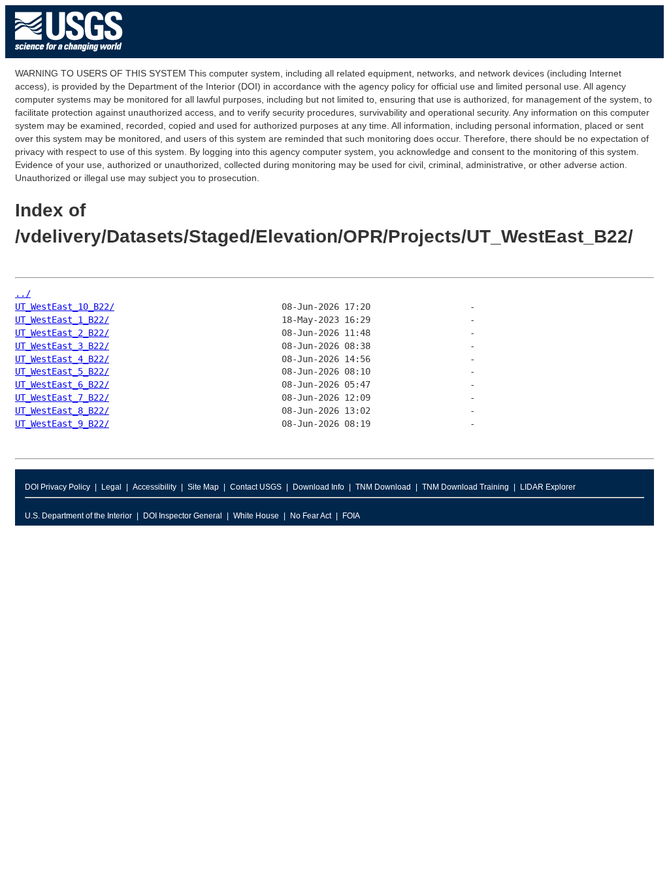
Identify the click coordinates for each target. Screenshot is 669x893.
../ (23, 293)
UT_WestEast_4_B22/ (62, 359)
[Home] (69, 54)
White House (256, 515)
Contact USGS (256, 487)
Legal (111, 487)
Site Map (203, 487)
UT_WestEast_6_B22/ (62, 384)
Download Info (318, 487)
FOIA (351, 515)
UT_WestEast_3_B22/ (62, 346)
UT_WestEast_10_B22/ (64, 306)
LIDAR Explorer (548, 487)
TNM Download (383, 487)
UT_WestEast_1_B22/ (62, 319)
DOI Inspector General (182, 515)
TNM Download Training (465, 487)
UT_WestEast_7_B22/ (62, 397)
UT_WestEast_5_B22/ (62, 371)
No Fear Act (310, 515)
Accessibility (154, 487)
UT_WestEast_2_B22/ (62, 333)
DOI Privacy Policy (57, 487)
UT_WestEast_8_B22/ (62, 410)
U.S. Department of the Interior (78, 515)
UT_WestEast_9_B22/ (62, 423)
